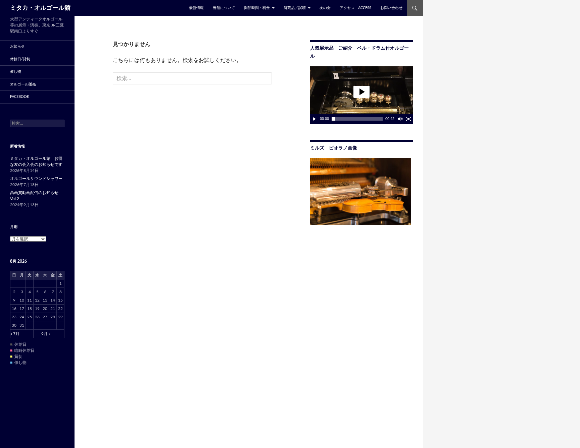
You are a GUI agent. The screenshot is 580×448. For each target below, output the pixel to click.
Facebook (19, 97)
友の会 (325, 8)
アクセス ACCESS (355, 8)
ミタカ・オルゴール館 (40, 8)
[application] (361, 95)
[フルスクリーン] (408, 119)
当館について (224, 8)
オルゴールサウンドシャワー (36, 179)
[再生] (314, 119)
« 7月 (14, 334)
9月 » (45, 334)
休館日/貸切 (20, 59)
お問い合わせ (391, 8)
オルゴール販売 (23, 84)
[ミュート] (399, 119)
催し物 (15, 71)
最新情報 (196, 8)
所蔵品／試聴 (295, 8)
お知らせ (17, 46)
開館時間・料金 (257, 8)
